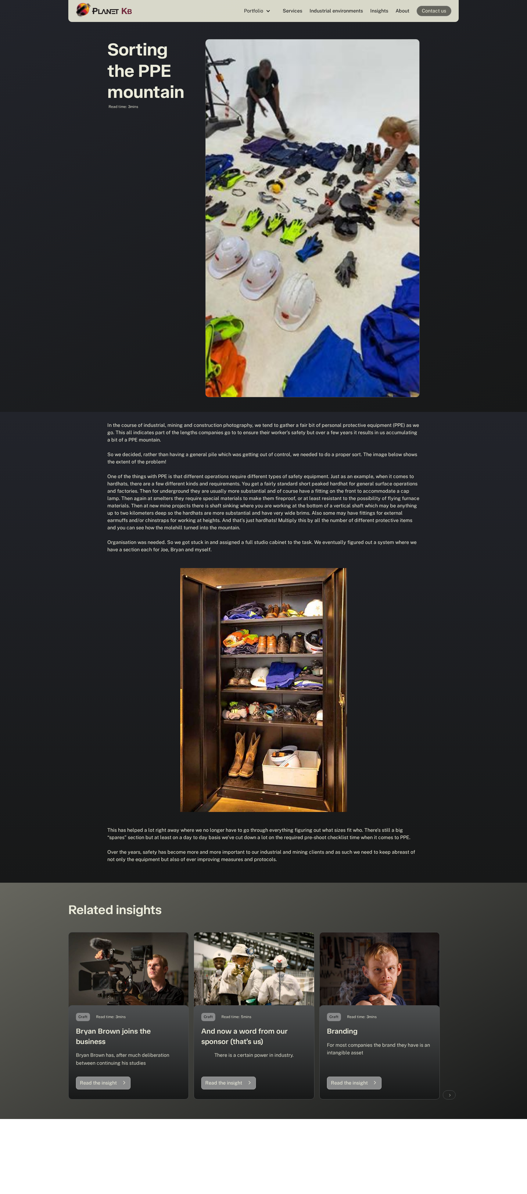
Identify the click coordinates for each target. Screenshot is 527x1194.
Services (292, 11)
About (402, 11)
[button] (257, 11)
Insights (379, 11)
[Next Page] (449, 1094)
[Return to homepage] (105, 11)
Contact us (434, 11)
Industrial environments (336, 11)
